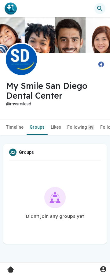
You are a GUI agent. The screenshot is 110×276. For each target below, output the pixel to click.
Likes (56, 127)
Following (80, 127)
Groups (37, 127)
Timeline (15, 127)
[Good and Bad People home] (11, 8)
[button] (103, 269)
